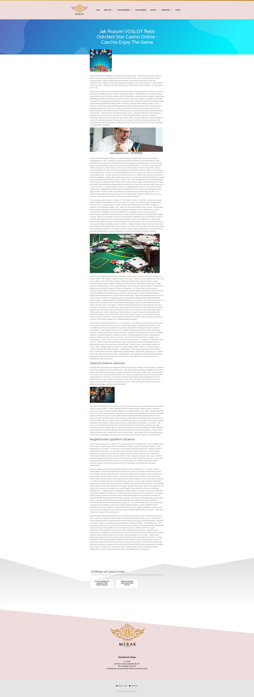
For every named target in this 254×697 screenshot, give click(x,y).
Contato (178, 10)
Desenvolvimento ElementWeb (127, 691)
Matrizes (153, 10)
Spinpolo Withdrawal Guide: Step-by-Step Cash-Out (127, 583)
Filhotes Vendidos (140, 10)
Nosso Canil (107, 10)
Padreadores (165, 10)
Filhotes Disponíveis (123, 10)
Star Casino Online (139, 103)
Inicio (98, 10)
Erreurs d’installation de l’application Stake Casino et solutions (102, 583)
